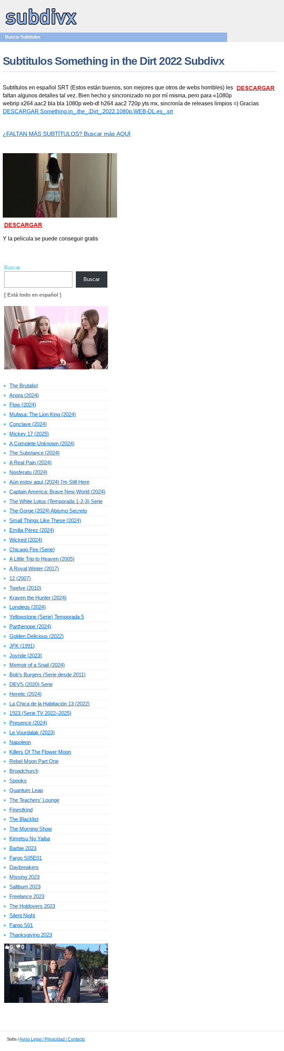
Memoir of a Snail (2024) (37, 665)
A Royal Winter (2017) (34, 568)
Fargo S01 (21, 925)
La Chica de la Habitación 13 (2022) (49, 704)
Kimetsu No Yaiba (29, 838)
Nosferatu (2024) (28, 472)
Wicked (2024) (25, 540)
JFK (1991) (22, 646)
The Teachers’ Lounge (34, 800)
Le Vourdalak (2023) (32, 732)
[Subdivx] (41, 25)
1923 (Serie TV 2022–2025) (40, 713)
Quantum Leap (26, 790)
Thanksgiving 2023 (30, 935)
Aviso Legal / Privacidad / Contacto (52, 1039)
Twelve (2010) (25, 588)
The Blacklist (23, 819)
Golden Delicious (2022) (36, 636)
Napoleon (20, 742)
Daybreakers (24, 867)
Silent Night (22, 915)
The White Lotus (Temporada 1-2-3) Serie (56, 501)
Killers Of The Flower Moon (40, 752)
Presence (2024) (28, 723)
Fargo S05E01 (25, 858)
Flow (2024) (22, 405)
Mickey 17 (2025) (29, 434)
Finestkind (21, 810)
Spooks (18, 780)
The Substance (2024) (34, 453)
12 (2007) (20, 578)
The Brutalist (23, 385)
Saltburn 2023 (25, 887)
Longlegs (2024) (27, 607)
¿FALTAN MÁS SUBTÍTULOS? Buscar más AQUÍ (67, 134)
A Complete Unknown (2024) (41, 443)
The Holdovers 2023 (32, 906)
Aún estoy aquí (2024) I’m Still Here (49, 482)
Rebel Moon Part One (34, 761)
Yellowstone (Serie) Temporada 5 (46, 617)
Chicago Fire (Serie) (32, 549)
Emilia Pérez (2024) (31, 530)
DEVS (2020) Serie (31, 684)
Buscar (12, 267)
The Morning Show (30, 829)
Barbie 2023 (22, 848)
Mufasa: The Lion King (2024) (42, 414)
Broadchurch (23, 771)
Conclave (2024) (28, 424)
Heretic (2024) (25, 694)
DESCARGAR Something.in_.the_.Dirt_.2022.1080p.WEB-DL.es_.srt (88, 111)
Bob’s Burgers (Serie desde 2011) (47, 674)
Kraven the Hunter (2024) (37, 598)
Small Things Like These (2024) (45, 520)
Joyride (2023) (25, 655)
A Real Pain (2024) (30, 462)
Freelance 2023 (26, 896)
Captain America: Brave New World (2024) (57, 491)
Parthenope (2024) (30, 626)
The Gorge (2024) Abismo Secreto (48, 511)
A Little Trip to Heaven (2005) (41, 559)
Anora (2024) (24, 395)
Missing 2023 (24, 877)
